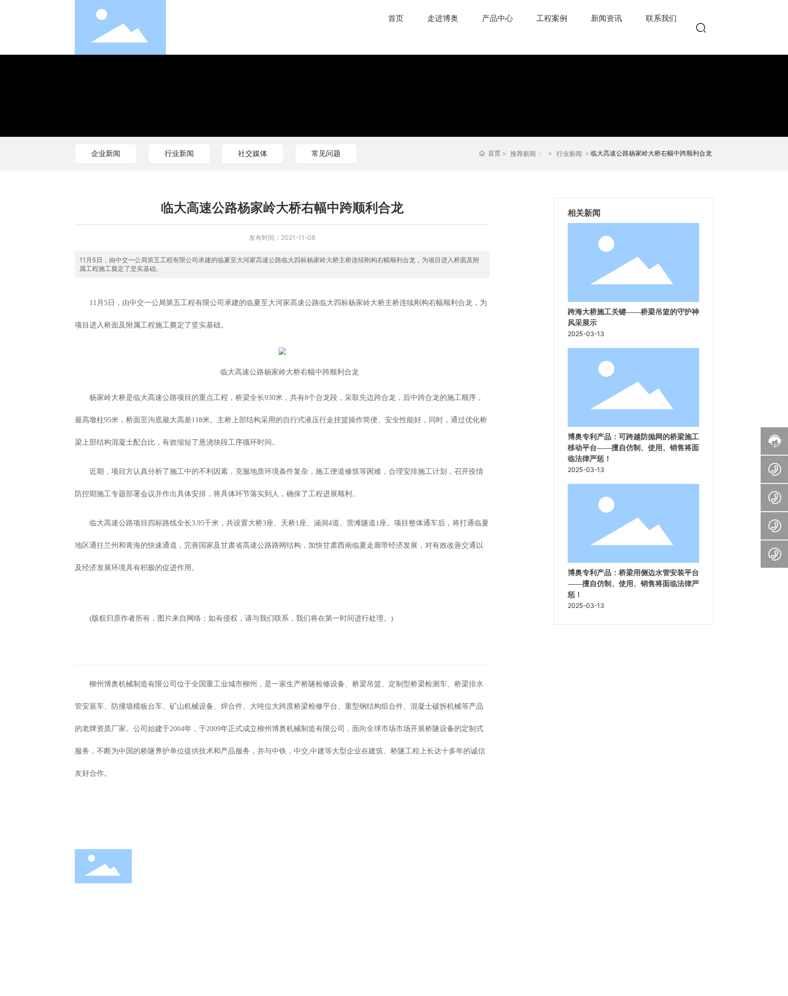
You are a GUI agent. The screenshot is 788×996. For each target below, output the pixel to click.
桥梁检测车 (428, 684)
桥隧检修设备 (323, 684)
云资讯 (307, 980)
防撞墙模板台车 (136, 706)
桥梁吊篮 (366, 684)
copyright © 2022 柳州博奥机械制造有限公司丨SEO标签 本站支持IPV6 (177, 981)
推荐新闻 (523, 153)
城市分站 (377, 980)
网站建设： (658, 981)
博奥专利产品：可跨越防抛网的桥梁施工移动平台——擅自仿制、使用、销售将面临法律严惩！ (633, 447)
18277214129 (570, 881)
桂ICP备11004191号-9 (470, 981)
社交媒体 (252, 153)
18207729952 (572, 907)
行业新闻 (179, 153)
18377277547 (571, 894)
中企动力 (686, 981)
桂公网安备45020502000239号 (568, 980)
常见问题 (326, 153)
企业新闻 (105, 153)
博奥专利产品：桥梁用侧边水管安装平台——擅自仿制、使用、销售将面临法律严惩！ (633, 583)
